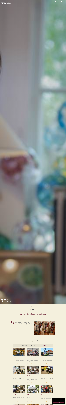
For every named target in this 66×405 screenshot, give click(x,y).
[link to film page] (61, 1)
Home (29, 306)
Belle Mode (29, 395)
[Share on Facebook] (29, 318)
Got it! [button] (59, 402)
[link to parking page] (56, 1)
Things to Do (32, 306)
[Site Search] (58, 1)
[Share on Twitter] (31, 318)
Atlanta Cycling (44, 376)
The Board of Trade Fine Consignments (46, 396)
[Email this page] (32, 318)
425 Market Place (45, 358)
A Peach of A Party (16, 376)
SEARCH (44, 345)
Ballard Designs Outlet (17, 395)
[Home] (6, 2)
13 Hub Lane (15, 358)
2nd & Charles (30, 358)
